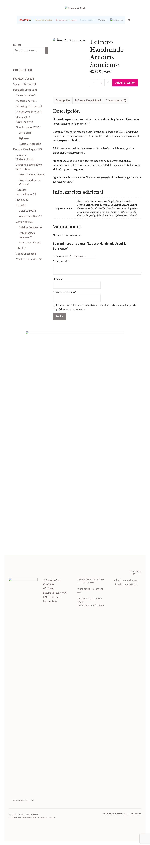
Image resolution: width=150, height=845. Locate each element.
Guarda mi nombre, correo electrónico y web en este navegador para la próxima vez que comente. (96, 307)
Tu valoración (61, 261)
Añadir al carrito (125, 82)
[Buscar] (46, 50)
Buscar (17, 44)
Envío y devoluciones (55, 592)
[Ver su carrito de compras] (129, 20)
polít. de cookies (132, 814)
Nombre (58, 279)
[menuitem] (25, 20)
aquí (122, 165)
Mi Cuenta (49, 588)
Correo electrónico (64, 292)
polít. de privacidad (113, 814)
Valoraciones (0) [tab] (116, 100)
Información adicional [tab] (88, 100)
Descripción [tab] (63, 100)
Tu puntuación (62, 256)
